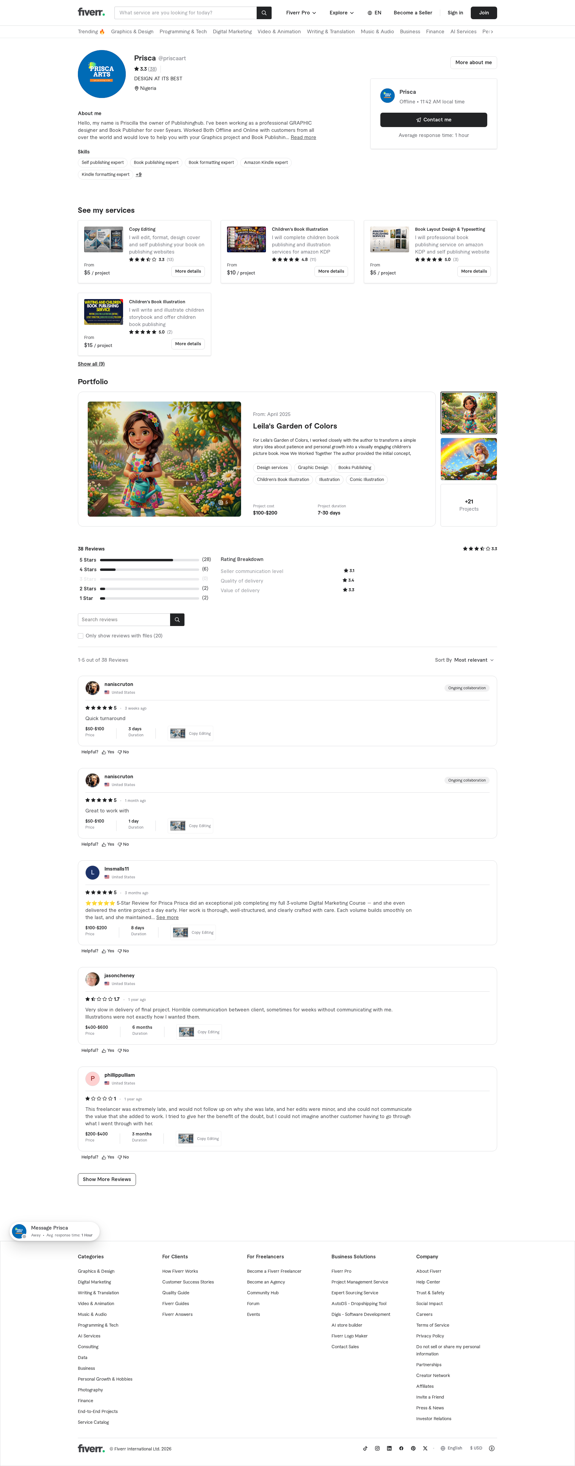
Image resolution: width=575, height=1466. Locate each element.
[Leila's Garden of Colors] (469, 413)
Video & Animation (279, 31)
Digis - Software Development (361, 1315)
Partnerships (428, 1365)
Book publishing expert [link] (156, 163)
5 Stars (88, 560)
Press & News (430, 1408)
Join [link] (484, 12)
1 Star (86, 598)
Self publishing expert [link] (103, 163)
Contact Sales (345, 1347)
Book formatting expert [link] (211, 163)
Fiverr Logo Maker (350, 1336)
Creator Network (433, 1376)
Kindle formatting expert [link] (105, 175)
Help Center (428, 1282)
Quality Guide (175, 1293)
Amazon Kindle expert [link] (266, 163)
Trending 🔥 (91, 31)
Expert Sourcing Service (355, 1293)
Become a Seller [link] (413, 12)
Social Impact (429, 1304)
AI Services (463, 31)
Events (253, 1315)
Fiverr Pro (341, 1271)
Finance (435, 31)
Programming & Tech (183, 31)
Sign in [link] (455, 12)
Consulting (88, 1347)
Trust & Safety (430, 1293)
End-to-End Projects (98, 1412)
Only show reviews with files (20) (124, 636)
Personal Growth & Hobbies (105, 1379)
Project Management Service (360, 1282)
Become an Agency (266, 1282)
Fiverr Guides (175, 1304)
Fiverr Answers (177, 1315)
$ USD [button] (476, 1448)
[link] (365, 1448)
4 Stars (88, 569)
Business (410, 31)
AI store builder (347, 1325)
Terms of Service (432, 1325)
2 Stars (88, 588)
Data (82, 1358)
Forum (253, 1304)
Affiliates (425, 1386)
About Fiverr (428, 1271)
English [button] (455, 1448)
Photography (90, 1390)
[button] (301, 13)
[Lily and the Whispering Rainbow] (469, 459)
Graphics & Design (132, 31)
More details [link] (188, 271)
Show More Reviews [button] (107, 1179)
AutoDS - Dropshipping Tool (359, 1304)
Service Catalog (93, 1422)
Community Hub (263, 1293)
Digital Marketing (232, 31)
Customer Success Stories (188, 1282)
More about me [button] (474, 62)
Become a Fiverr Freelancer (274, 1271)
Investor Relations (433, 1419)
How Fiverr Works (180, 1271)
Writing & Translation (331, 31)
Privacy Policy (430, 1336)
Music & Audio (377, 31)
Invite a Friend (430, 1397)
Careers (424, 1315)
